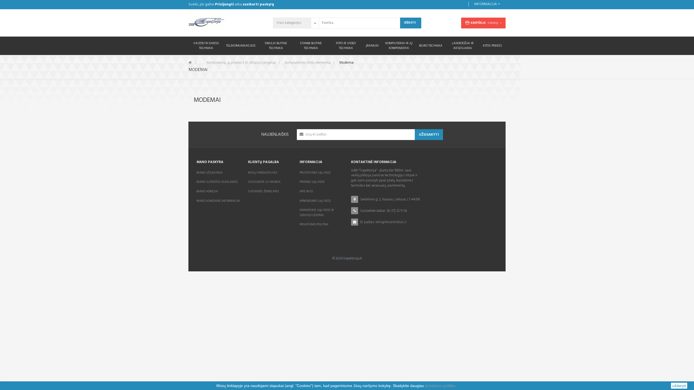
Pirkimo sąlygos (312, 182)
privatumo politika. (440, 386)
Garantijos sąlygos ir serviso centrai (317, 213)
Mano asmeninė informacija (218, 201)
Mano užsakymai (210, 172)
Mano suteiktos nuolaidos (217, 182)
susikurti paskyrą (258, 4)
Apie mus (306, 191)
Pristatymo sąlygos (315, 172)
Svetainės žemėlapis (263, 191)
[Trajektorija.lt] (225, 22)
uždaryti (679, 386)
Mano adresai (207, 191)
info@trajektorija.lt (391, 222)
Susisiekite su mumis (264, 182)
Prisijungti (224, 4)
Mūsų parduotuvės (262, 172)
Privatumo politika (314, 224)
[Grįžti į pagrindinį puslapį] (190, 63)
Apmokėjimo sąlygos (315, 201)
